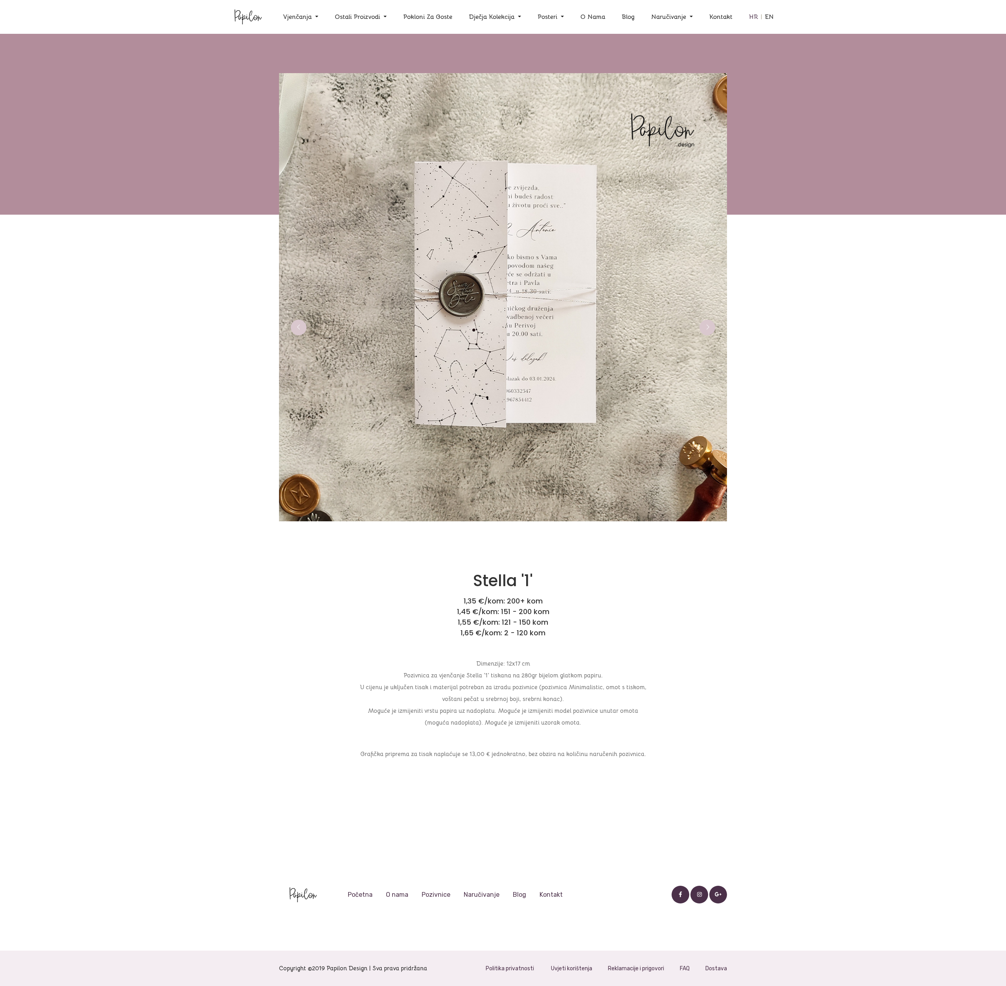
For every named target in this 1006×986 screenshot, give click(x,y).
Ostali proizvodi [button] (358, 17)
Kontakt (720, 17)
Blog (628, 17)
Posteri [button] (548, 17)
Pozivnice (436, 894)
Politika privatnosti (510, 968)
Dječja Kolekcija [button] (492, 17)
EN (769, 17)
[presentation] (299, 327)
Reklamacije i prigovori (636, 968)
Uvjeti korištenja (571, 968)
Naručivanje (481, 894)
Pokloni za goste (427, 17)
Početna (360, 894)
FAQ (685, 968)
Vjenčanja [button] (298, 17)
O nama (592, 17)
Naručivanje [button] (669, 17)
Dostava (716, 968)
